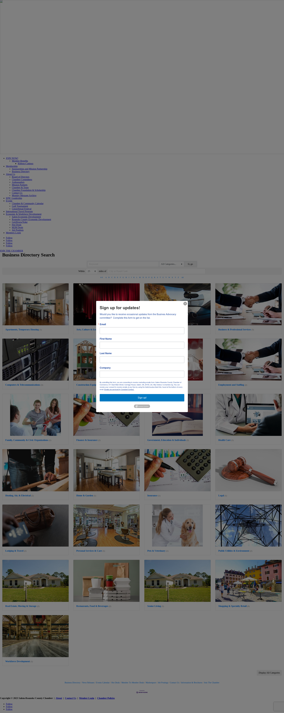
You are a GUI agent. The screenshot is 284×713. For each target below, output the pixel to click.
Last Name (106, 353)
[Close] (185, 303)
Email (103, 324)
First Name (106, 339)
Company (105, 368)
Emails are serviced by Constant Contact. (119, 389)
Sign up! (142, 397)
